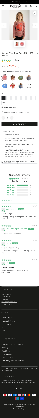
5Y (19, 98)
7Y (29, 98)
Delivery (5, 348)
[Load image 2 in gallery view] (22, 44)
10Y (3, 103)
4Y (13, 98)
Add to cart (19, 124)
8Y (33, 98)
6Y (23, 98)
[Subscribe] (36, 376)
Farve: (4, 71)
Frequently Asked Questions (13, 361)
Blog (3, 327)
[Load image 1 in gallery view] (17, 44)
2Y (3, 98)
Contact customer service (12, 344)
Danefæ (11, 404)
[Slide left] (3, 2)
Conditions (6, 351)
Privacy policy (7, 357)
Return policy (7, 354)
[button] (31, 6)
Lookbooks (6, 324)
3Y (9, 98)
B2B (3, 331)
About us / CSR (8, 318)
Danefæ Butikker (8, 321)
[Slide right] (36, 2)
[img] (6, 206)
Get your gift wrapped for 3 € (15, 112)
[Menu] (2, 6)
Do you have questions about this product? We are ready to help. (19, 162)
